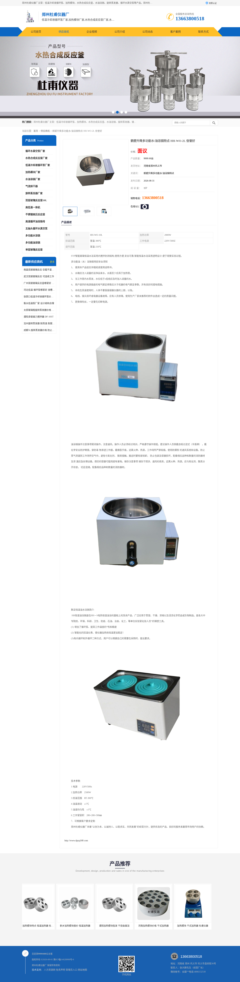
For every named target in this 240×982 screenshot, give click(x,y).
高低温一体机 (32, 207)
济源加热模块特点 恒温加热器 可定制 (169, 926)
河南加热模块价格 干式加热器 (89, 926)
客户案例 (175, 31)
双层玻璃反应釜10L (36, 200)
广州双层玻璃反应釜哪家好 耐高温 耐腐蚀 (39, 283)
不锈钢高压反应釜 (35, 214)
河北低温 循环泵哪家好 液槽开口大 (39, 290)
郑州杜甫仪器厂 (39, 965)
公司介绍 (119, 31)
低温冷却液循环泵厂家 (37, 165)
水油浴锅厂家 (32, 179)
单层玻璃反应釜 (34, 249)
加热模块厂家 (32, 172)
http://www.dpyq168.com (76, 840)
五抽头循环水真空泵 (36, 228)
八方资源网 (49, 970)
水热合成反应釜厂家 (36, 158)
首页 (35, 131)
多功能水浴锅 (32, 235)
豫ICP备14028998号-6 (63, 959)
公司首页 (36, 31)
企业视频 (92, 31)
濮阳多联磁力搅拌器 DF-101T (39, 316)
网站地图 (82, 970)
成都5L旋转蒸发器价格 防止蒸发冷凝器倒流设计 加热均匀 (39, 330)
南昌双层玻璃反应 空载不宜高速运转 (39, 269)
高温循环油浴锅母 (35, 221)
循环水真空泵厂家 (35, 151)
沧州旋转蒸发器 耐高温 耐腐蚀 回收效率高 (39, 323)
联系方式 (203, 31)
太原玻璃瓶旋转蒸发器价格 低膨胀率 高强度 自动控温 (39, 310)
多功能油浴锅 (32, 242)
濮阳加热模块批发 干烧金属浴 (50, 926)
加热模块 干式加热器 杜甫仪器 (128, 926)
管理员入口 (71, 970)
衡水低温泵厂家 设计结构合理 (39, 303)
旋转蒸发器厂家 (34, 193)
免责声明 (60, 970)
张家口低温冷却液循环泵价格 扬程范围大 (39, 296)
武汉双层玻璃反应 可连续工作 (39, 276)
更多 (52, 262)
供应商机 (64, 31)
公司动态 (147, 31)
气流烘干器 (31, 186)
